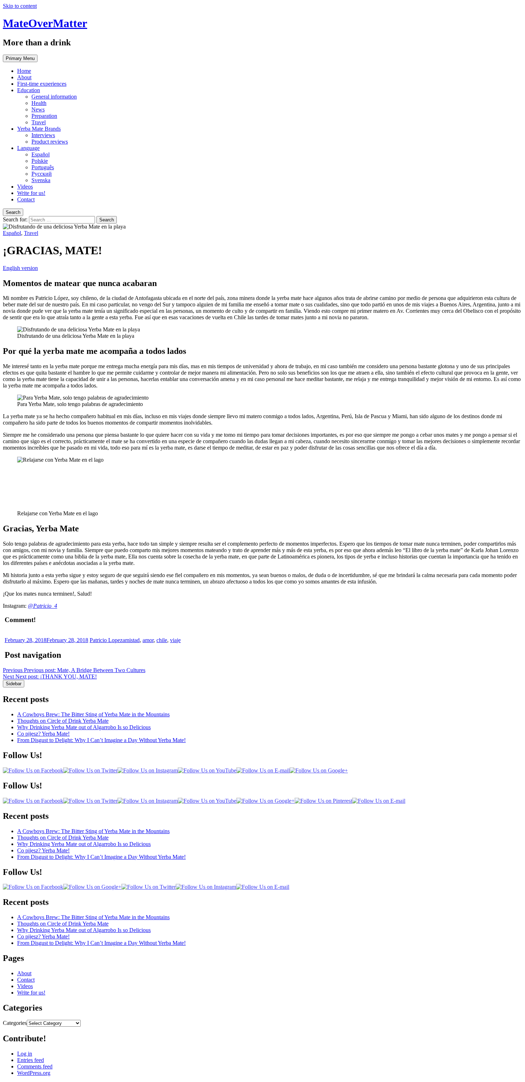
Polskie (39, 161)
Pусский (41, 174)
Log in (24, 1054)
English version (20, 268)
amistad (131, 640)
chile (161, 640)
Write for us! (31, 193)
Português (42, 167)
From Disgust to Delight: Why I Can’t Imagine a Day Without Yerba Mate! (101, 740)
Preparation (44, 116)
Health (38, 103)
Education (28, 90)
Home (24, 71)
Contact (26, 199)
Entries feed (30, 1060)
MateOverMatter (45, 23)
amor (148, 640)
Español (40, 154)
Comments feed (34, 1066)
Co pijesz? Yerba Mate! (43, 734)
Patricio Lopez (106, 640)
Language (28, 148)
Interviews (43, 135)
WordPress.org (33, 1073)
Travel (38, 122)
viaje (175, 640)
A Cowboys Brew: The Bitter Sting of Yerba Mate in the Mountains (93, 714)
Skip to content (20, 6)
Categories (15, 1023)
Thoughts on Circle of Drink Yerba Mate (63, 721)
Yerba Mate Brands (39, 129)
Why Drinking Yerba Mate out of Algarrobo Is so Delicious (84, 727)
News (38, 109)
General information (54, 97)
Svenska (40, 180)
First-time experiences (41, 84)
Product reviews (49, 142)
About (24, 77)
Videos (25, 187)
